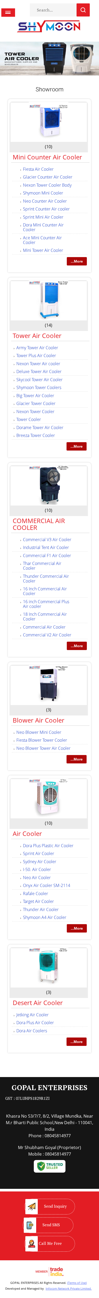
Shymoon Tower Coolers (38, 387)
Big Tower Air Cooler (35, 395)
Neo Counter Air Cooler (45, 201)
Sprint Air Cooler (38, 853)
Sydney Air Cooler (39, 861)
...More (77, 261)
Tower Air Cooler (37, 335)
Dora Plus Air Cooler (35, 1022)
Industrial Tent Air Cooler (46, 547)
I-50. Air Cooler (37, 869)
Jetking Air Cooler (32, 1015)
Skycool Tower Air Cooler (39, 379)
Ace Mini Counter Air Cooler (42, 240)
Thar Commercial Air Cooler (42, 566)
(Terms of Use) (77, 1283)
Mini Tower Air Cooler (43, 250)
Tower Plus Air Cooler (36, 355)
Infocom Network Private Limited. (69, 1288)
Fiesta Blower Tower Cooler (41, 740)
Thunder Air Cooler (41, 909)
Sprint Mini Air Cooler (43, 217)
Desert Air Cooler (38, 1002)
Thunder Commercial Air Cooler (46, 578)
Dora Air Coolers (31, 1031)
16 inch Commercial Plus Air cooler (46, 604)
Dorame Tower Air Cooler (39, 427)
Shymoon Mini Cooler (43, 193)
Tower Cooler (28, 419)
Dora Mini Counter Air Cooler (43, 227)
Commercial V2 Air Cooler (47, 635)
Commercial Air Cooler (44, 627)
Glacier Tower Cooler (35, 403)
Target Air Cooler (38, 901)
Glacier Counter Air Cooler (47, 177)
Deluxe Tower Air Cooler (39, 371)
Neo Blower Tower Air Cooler (43, 748)
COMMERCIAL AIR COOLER (39, 524)
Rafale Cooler (35, 893)
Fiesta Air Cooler (38, 169)
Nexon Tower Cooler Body (47, 185)
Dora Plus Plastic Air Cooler (48, 845)
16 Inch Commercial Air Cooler (45, 591)
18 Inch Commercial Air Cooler (45, 616)
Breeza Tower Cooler (35, 435)
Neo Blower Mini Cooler (38, 732)
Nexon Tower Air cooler (38, 364)
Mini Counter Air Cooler (47, 157)
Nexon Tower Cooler (35, 411)
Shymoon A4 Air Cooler (44, 917)
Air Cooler (27, 833)
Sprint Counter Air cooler (46, 209)
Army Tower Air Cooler (37, 348)
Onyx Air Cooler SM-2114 (46, 885)
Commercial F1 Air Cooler (47, 555)
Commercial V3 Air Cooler (47, 539)
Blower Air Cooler (38, 720)
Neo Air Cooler (37, 877)
